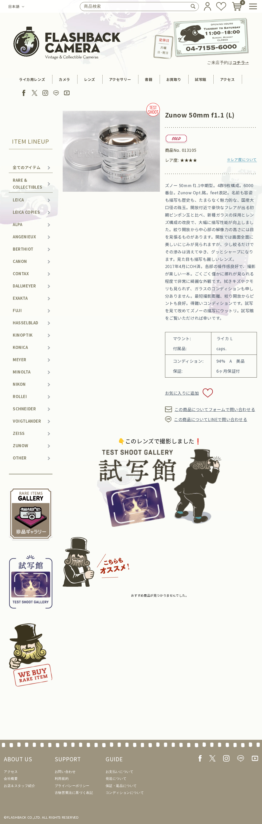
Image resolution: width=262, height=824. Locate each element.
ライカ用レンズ (32, 79)
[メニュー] (253, 6)
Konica (20, 347)
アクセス (227, 79)
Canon (20, 261)
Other (20, 458)
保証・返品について (121, 786)
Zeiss (19, 433)
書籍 (148, 79)
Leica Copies (26, 212)
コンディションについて (125, 793)
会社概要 (11, 778)
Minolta (21, 371)
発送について (116, 778)
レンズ (89, 79)
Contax (21, 273)
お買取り (173, 79)
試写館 (200, 79)
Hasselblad (25, 322)
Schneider (24, 408)
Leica (18, 199)
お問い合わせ (65, 772)
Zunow (20, 445)
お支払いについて (120, 772)
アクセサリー (120, 79)
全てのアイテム (26, 167)
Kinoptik (23, 335)
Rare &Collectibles (27, 183)
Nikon (19, 384)
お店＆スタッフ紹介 (19, 786)
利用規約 (62, 778)
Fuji (17, 310)
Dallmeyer (24, 285)
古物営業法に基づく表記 (74, 793)
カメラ (64, 79)
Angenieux (24, 236)
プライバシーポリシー (72, 786)
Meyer (19, 359)
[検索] (193, 6)
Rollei (20, 396)
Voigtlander (27, 421)
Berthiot (23, 249)
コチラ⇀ (241, 62)
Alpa (17, 224)
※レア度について (242, 159)
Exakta (20, 298)
